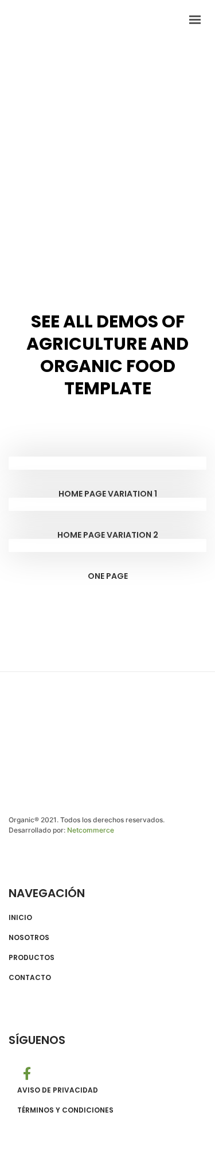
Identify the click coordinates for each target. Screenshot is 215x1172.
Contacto (30, 978)
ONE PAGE (108, 576)
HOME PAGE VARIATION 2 (107, 535)
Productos (31, 958)
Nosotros (29, 938)
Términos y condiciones (65, 1110)
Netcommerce (90, 830)
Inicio (20, 918)
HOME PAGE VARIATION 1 (107, 493)
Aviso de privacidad (57, 1090)
